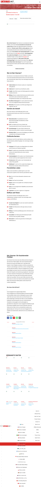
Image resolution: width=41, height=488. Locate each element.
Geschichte (33, 5)
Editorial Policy (37, 413)
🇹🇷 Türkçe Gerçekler (21, 483)
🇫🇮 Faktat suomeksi (21, 445)
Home (28, 5)
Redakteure (29, 303)
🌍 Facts (21, 424)
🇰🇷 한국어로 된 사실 (21, 461)
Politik (18, 53)
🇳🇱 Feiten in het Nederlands (21, 467)
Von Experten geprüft (24, 11)
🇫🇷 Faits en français (21, 427)
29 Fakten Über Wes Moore (16, 342)
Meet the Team (37, 416)
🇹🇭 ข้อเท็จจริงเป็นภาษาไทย (21, 478)
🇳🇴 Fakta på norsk (21, 443)
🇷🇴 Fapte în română (21, 472)
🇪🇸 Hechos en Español (21, 429)
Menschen (13, 18)
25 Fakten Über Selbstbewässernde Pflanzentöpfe (17, 387)
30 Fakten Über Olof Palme (16, 347)
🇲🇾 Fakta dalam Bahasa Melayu (21, 464)
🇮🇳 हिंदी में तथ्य (21, 453)
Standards (9, 302)
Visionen (9, 199)
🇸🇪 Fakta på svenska (21, 440)
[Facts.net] (7, 1)
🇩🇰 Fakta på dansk (21, 437)
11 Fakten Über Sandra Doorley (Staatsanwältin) (20, 328)
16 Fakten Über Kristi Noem (16, 333)
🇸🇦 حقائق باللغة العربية (22, 448)
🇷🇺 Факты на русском (21, 475)
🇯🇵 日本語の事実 (21, 459)
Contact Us (37, 421)
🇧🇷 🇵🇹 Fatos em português (21, 435)
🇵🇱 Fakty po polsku (21, 470)
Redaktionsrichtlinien (23, 12)
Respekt (25, 56)
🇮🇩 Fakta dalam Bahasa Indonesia (21, 456)
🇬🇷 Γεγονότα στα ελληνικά (21, 451)
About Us (37, 411)
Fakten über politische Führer (25, 18)
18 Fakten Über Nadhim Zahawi (17, 324)
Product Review (37, 419)
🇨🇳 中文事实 (21, 486)
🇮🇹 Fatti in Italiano (21, 432)
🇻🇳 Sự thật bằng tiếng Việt (22, 480)
